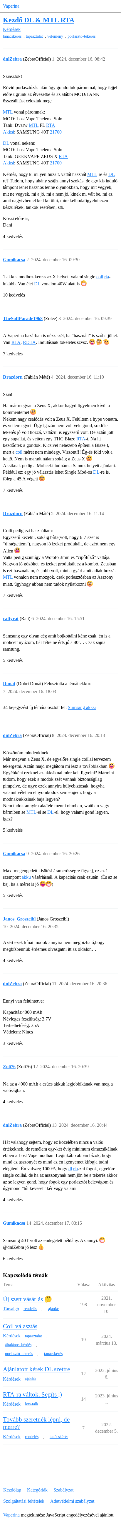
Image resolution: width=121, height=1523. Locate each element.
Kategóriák (37, 1489)
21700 (56, 131)
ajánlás (53, 1308)
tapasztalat (34, 36)
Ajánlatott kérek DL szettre (36, 1369)
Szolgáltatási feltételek (23, 1501)
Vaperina (11, 6)
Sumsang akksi (82, 707)
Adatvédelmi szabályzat (72, 1501)
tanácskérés (12, 36)
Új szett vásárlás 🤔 (27, 1299)
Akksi (8, 131)
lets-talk (31, 1404)
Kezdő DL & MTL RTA (38, 20)
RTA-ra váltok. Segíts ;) (32, 1394)
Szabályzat (63, 1489)
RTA (50, 125)
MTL (8, 111)
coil (99, 276)
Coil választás (20, 1326)
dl (70, 1168)
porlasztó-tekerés (81, 36)
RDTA (29, 342)
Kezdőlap (12, 1489)
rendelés (30, 1308)
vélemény (55, 36)
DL (6, 143)
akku (26, 877)
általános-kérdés (18, 1345)
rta (106, 276)
